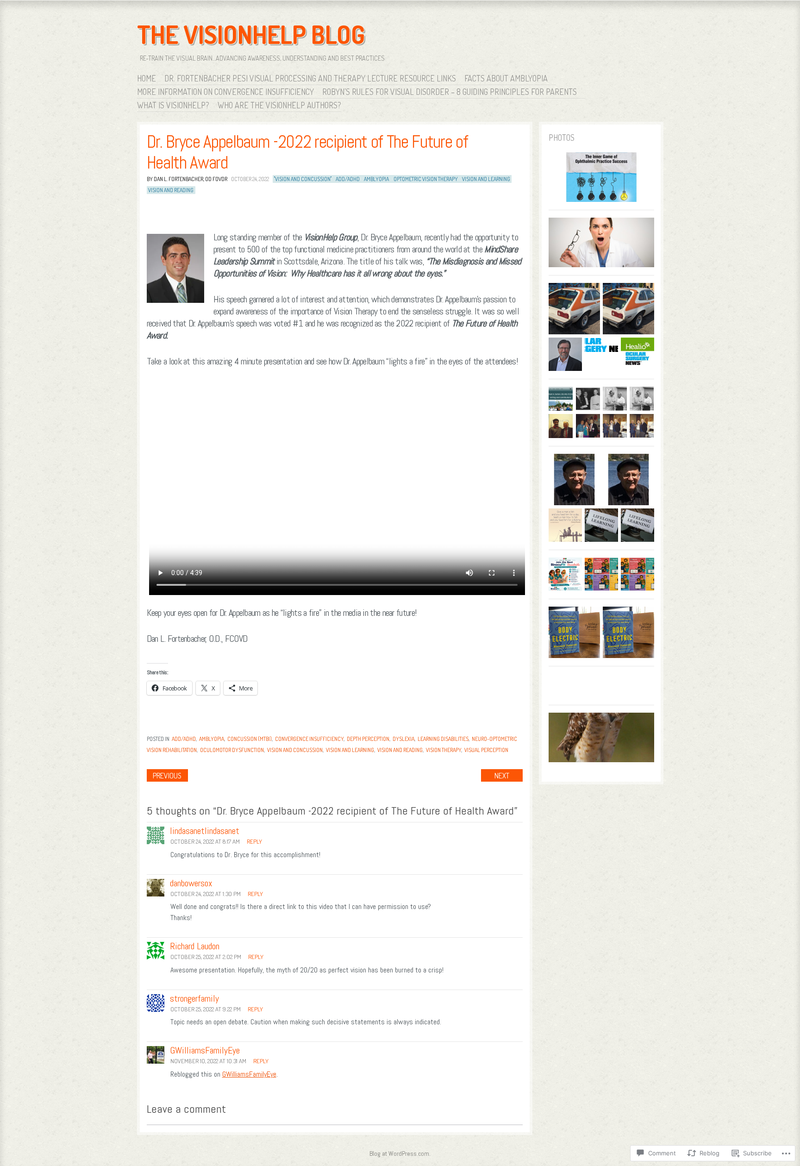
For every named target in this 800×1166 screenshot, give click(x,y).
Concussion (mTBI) (249, 738)
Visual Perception (486, 749)
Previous (167, 775)
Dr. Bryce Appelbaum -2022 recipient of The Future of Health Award (307, 152)
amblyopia (376, 179)
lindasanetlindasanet (204, 831)
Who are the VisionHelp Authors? (279, 105)
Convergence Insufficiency (309, 738)
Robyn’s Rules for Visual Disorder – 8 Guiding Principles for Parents (449, 92)
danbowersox (191, 883)
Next (501, 775)
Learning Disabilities (443, 738)
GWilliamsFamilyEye (249, 1074)
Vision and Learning (486, 179)
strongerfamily (194, 998)
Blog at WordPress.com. (400, 1153)
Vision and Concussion (295, 749)
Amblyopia (211, 738)
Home (146, 78)
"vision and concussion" (302, 179)
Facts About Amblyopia (506, 78)
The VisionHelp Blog (251, 34)
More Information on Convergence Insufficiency (225, 92)
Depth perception (368, 738)
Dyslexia (403, 738)
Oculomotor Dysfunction (232, 749)
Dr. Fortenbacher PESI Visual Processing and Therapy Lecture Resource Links (310, 78)
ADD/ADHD (348, 179)
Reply (254, 841)
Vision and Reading (171, 190)
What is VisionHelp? (173, 105)
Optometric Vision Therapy (426, 179)
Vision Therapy (443, 749)
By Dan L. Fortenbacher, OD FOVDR (187, 179)
